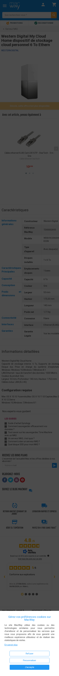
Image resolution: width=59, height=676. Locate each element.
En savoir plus (11, 645)
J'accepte (29, 667)
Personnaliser (29, 660)
